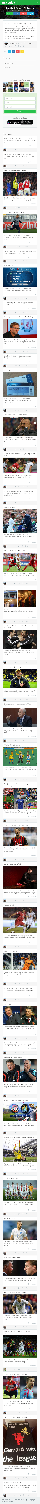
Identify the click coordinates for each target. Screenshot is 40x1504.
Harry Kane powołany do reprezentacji (15, 1292)
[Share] (6, 46)
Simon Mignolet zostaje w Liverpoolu (15, 212)
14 (27, 1214)
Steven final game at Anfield (12, 864)
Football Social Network (20, 8)
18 (27, 486)
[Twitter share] (9, 51)
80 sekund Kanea (9, 1218)
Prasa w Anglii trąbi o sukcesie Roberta (15, 415)
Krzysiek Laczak (15, 43)
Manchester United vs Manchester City (16, 1100)
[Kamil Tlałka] (26, 89)
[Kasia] (10, 89)
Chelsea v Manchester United (13, 1057)
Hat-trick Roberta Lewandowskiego (14, 550)
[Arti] (21, 89)
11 (27, 207)
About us (21, 1500)
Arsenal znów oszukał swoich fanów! (15, 170)
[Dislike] (15, 46)
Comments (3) (8, 63)
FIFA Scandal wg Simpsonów (12, 745)
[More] (23, 46)
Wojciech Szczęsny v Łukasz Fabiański (15, 1374)
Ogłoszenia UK (8, 1502)
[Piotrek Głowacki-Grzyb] (32, 89)
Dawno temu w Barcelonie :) (12, 588)
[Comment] (27, 365)
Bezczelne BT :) (8, 370)
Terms (15, 1500)
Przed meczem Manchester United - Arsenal (17, 1417)
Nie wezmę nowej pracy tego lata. (14, 667)
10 (27, 621)
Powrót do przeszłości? (11, 1178)
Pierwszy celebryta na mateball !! (13, 1482)
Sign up (20, 111)
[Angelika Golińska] (21, 84)
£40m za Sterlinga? (9, 507)
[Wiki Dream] (26, 84)
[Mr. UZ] (10, 84)
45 (28, 1369)
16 (27, 546)
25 (27, 1288)
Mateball (4, 1500)
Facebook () (7, 69)
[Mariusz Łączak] (16, 89)
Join (10, 14)
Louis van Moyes (9, 1004)
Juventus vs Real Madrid (11, 951)
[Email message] (22, 51)
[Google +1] (18, 51)
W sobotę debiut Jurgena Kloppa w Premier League (19, 317)
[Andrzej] (16, 84)
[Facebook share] (13, 51)
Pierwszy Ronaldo (9, 905)
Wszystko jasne (8, 265)
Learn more (11, 16)
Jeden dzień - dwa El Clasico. (12, 1258)
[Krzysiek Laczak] (5, 84)
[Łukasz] (5, 89)
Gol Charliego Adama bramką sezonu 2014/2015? (19, 1137)
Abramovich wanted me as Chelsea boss (16, 825)
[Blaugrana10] (32, 84)
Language (32, 1500)
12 (27, 583)
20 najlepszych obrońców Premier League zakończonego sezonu (16, 785)
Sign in (30, 16)
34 (27, 983)
